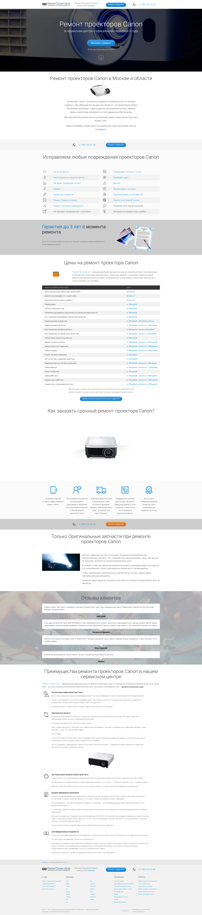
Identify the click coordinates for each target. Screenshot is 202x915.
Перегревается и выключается (69, 177)
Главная (44, 862)
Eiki (67, 889)
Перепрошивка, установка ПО (128, 194)
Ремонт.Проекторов (51, 684)
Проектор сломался (63, 194)
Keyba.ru (142, 911)
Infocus (68, 897)
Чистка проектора (144, 884)
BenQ (67, 884)
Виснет (117, 183)
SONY (91, 891)
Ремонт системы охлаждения (68, 206)
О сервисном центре (48, 884)
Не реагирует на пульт (124, 189)
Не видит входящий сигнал (67, 183)
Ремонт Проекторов (81, 272)
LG (67, 902)
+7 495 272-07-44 (147, 4)
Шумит (57, 189)
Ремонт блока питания (65, 200)
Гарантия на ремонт (48, 886)
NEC (91, 881)
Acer (67, 881)
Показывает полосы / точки (127, 172)
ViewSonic (93, 897)
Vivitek (92, 899)
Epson (68, 891)
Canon (68, 886)
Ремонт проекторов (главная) (51, 881)
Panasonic (93, 886)
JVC (67, 899)
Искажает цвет (121, 177)
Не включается (61, 172)
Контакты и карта (48, 889)
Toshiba (92, 894)
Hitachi (68, 894)
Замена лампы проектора (146, 891)
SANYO (92, 889)
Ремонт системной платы (126, 200)
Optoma (92, 884)
